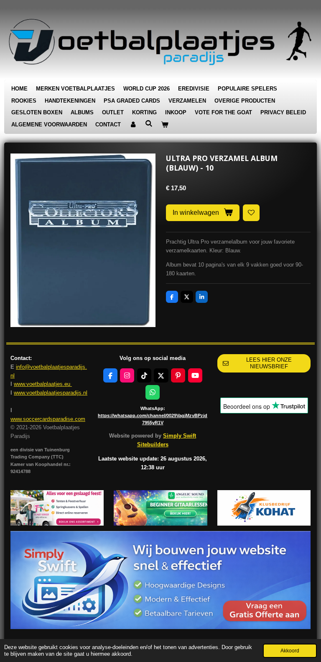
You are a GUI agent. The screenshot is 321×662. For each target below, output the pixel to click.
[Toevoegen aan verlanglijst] (251, 213)
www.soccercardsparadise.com (47, 419)
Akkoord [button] (289, 650)
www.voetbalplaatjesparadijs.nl (50, 393)
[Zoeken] (149, 123)
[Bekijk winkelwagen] (165, 125)
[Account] (133, 125)
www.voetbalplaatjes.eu (43, 384)
